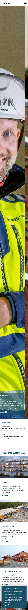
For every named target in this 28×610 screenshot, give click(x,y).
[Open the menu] (25, 3)
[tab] (12, 417)
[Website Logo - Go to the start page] (5, 2)
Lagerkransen (15, 488)
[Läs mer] (14, 467)
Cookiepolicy (7, 602)
